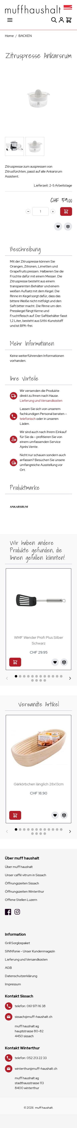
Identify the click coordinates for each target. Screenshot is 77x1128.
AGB (8, 968)
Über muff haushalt (19, 867)
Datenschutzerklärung (21, 976)
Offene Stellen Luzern (21, 900)
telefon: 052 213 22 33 (31, 1058)
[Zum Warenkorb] (66, 211)
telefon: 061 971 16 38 (30, 1006)
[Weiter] (70, 678)
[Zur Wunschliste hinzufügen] (58, 226)
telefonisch (28, 419)
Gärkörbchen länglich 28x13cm (38, 784)
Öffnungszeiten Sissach (22, 883)
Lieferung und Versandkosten (41, 400)
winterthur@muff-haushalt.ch (36, 1068)
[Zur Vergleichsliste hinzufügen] (68, 226)
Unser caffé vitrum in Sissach (25, 875)
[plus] (52, 211)
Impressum (13, 984)
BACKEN (25, 36)
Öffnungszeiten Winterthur (24, 891)
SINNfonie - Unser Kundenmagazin (30, 951)
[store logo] (38, 9)
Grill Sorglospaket (17, 943)
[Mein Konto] (61, 20)
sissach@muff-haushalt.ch (33, 1017)
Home (9, 36)
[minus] (28, 211)
